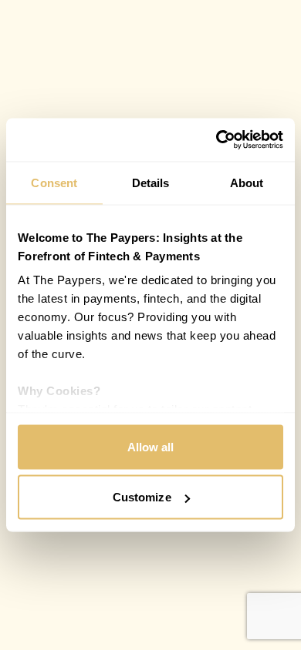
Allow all (150, 446)
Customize (142, 497)
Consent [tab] (54, 182)
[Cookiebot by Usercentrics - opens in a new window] (216, 140)
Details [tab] (151, 182)
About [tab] (247, 182)
